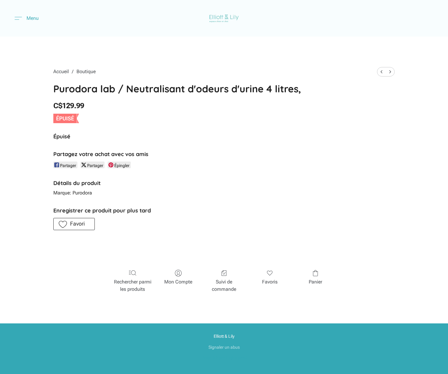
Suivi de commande (224, 285)
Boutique (86, 71)
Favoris (270, 282)
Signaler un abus (224, 347)
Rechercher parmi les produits (132, 285)
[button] (224, 18)
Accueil (61, 71)
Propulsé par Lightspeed (224, 357)
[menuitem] (381, 71)
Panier (315, 282)
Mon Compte (178, 282)
